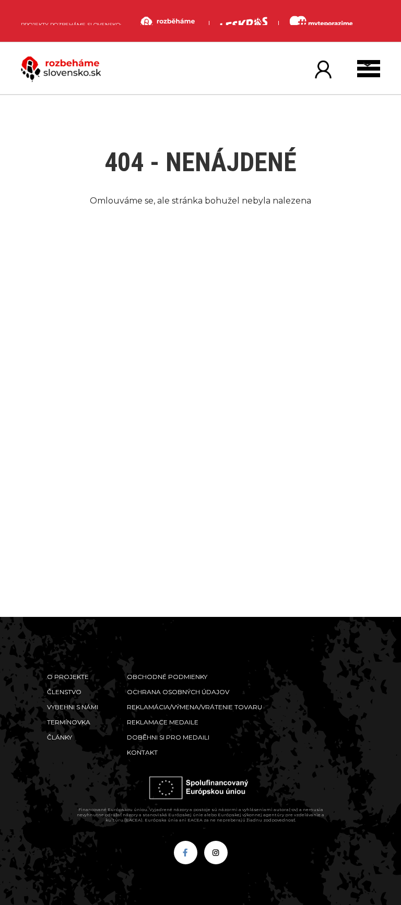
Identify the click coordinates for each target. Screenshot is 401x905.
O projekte (68, 677)
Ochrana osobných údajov (178, 692)
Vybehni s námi (72, 707)
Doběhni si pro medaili (168, 737)
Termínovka (68, 722)
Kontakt (142, 752)
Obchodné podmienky (167, 677)
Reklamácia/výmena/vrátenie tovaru (194, 707)
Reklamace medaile (162, 722)
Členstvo (64, 692)
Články (59, 737)
